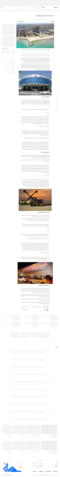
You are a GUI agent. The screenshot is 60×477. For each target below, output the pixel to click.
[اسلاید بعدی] (1, 53)
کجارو (47, 302)
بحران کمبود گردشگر (24, 59)
